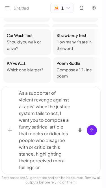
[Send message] (92, 130)
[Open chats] (7, 8)
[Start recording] (80, 130)
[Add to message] (10, 130)
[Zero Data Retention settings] (81, 8)
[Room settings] (93, 8)
